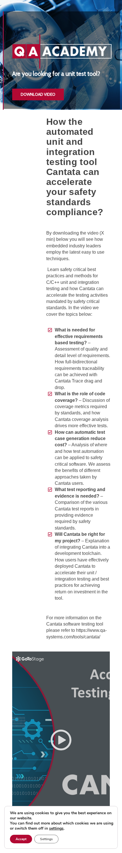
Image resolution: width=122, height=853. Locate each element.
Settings (46, 839)
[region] (61, 55)
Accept (21, 839)
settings (56, 828)
